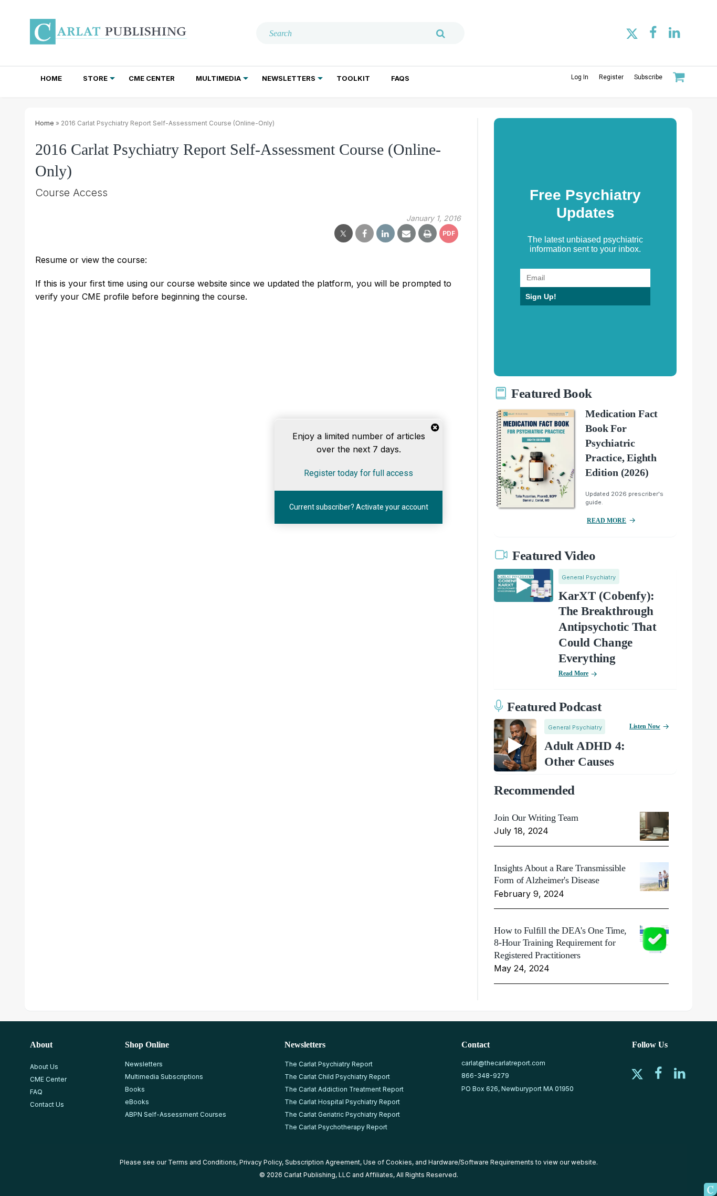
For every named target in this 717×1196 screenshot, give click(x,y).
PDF (448, 233)
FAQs (400, 78)
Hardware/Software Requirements (481, 1162)
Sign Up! (540, 296)
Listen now (644, 726)
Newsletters (288, 78)
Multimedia (218, 78)
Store (95, 78)
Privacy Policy (260, 1162)
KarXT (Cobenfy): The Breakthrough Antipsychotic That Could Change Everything (607, 627)
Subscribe (648, 77)
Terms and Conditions (202, 1162)
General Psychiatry (589, 577)
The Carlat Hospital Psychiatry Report (342, 1102)
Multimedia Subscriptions (164, 1077)
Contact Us (47, 1104)
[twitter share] (343, 233)
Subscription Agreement (322, 1162)
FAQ (36, 1092)
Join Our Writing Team (536, 817)
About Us (44, 1067)
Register (611, 77)
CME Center (152, 78)
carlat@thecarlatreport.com (503, 1063)
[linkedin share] (385, 233)
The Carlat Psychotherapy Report (335, 1127)
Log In (579, 77)
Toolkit (353, 78)
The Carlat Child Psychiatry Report (337, 1077)
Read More (573, 673)
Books (135, 1089)
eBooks (137, 1102)
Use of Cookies (387, 1162)
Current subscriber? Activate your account (358, 507)
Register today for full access (358, 473)
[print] (427, 233)
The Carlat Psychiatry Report (328, 1064)
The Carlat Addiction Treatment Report (344, 1089)
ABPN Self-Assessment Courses (175, 1114)
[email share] (406, 233)
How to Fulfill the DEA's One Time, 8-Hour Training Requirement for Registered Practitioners (560, 942)
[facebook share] (364, 233)
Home (51, 78)
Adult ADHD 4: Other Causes (584, 753)
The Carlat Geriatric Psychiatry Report (342, 1114)
